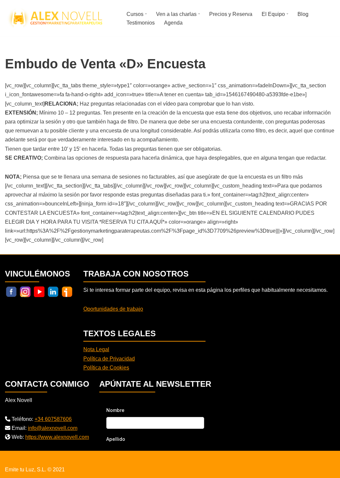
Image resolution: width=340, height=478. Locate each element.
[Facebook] (11, 291)
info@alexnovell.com (52, 428)
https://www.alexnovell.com (57, 437)
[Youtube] (39, 291)
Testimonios (141, 23)
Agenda (173, 23)
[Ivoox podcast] (67, 291)
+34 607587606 (53, 419)
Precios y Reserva (230, 14)
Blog (303, 14)
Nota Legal (96, 349)
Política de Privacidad (109, 358)
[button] (146, 14)
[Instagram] (25, 291)
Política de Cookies (106, 367)
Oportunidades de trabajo (113, 309)
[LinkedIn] (53, 291)
